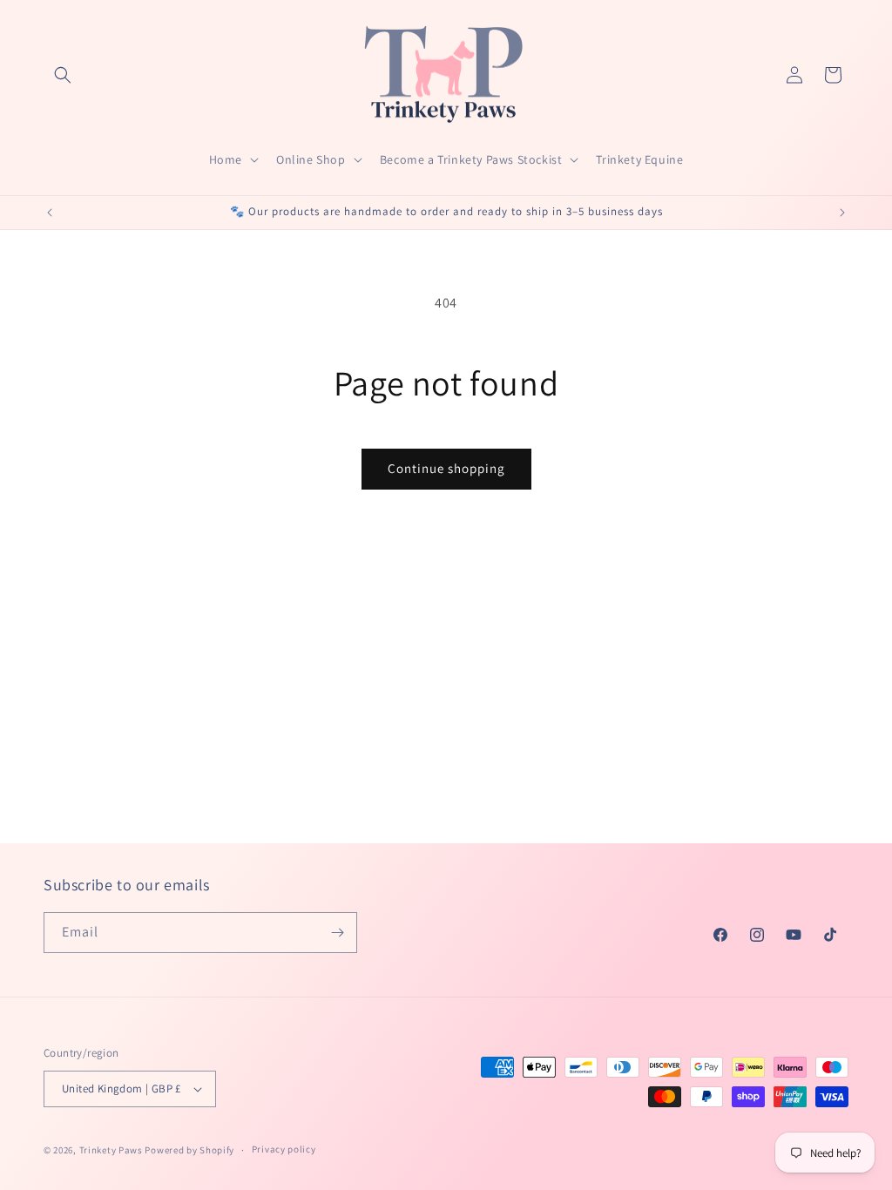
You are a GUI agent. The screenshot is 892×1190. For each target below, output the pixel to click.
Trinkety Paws (111, 1150)
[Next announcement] (842, 212)
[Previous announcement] (49, 212)
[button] (63, 75)
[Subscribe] (337, 932)
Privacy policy (284, 1149)
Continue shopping (446, 468)
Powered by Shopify (189, 1150)
